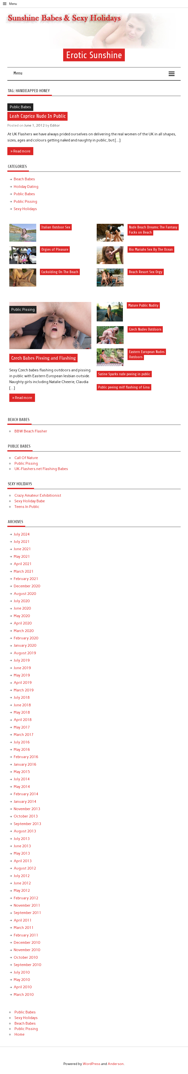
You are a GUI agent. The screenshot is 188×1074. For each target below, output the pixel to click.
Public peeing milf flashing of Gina (124, 387)
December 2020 (27, 586)
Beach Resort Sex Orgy (145, 272)
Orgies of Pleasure (54, 249)
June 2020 (22, 608)
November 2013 (27, 809)
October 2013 (26, 816)
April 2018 (23, 720)
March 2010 (24, 994)
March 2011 (24, 927)
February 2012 (26, 898)
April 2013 (23, 861)
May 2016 (22, 749)
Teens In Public (26, 507)
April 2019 (23, 682)
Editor (55, 125)
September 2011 (27, 913)
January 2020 (25, 645)
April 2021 (23, 564)
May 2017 (22, 727)
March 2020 (24, 631)
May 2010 (22, 979)
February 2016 (26, 757)
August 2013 (25, 831)
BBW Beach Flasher (30, 431)
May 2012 (22, 890)
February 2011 (26, 935)
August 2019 (25, 653)
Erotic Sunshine (94, 55)
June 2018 (22, 705)
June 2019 (22, 668)
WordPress (91, 1064)
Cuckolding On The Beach (59, 272)
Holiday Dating (26, 186)
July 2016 (22, 742)
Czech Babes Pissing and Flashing (43, 358)
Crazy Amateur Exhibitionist (37, 495)
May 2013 (22, 853)
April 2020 (23, 623)
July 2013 (22, 839)
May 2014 (22, 786)
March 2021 (24, 571)
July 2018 (22, 697)
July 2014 (22, 779)
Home (19, 1034)
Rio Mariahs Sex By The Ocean (151, 249)
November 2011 (27, 905)
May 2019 (22, 675)
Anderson (116, 1064)
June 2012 (22, 883)
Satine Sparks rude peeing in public (124, 374)
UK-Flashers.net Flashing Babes (41, 469)
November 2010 (27, 950)
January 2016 (25, 764)
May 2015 (22, 772)
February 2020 (26, 638)
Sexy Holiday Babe (29, 501)
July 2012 (22, 876)
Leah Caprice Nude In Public (38, 116)
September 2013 (27, 824)
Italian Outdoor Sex (55, 227)
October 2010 (26, 957)
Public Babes (20, 107)
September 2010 (27, 965)
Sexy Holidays (25, 209)
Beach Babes (24, 179)
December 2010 (27, 942)
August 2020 (25, 593)
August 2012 (25, 868)
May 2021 (22, 556)
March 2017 (24, 734)
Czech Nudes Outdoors (145, 329)
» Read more (20, 151)
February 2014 (26, 794)
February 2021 (26, 579)
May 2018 (22, 712)
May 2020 (22, 616)
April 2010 (23, 987)
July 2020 (22, 601)
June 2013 (22, 846)
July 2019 (22, 660)
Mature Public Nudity (143, 305)
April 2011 (23, 920)
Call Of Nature (26, 458)
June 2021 (22, 549)
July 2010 (22, 972)
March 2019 (24, 690)
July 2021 (22, 541)
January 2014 (25, 801)
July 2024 (22, 534)
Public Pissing (25, 201)
